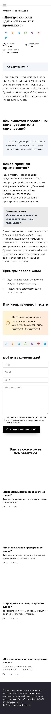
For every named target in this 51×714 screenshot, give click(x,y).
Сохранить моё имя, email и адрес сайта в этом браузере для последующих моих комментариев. (26, 420)
